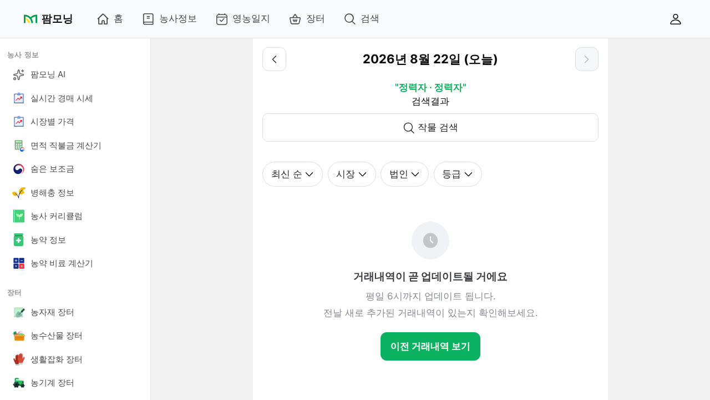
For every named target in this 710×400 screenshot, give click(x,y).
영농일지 (251, 18)
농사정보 (178, 18)
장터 (315, 18)
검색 (370, 18)
